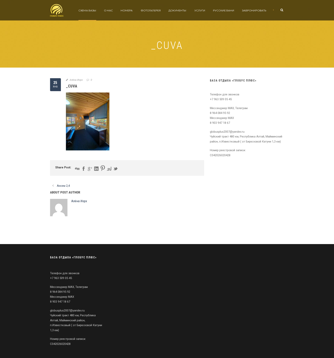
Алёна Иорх (76, 79)
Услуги (199, 10)
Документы (177, 10)
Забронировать (254, 10)
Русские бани (223, 10)
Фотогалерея (151, 10)
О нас (108, 10)
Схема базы (87, 10)
